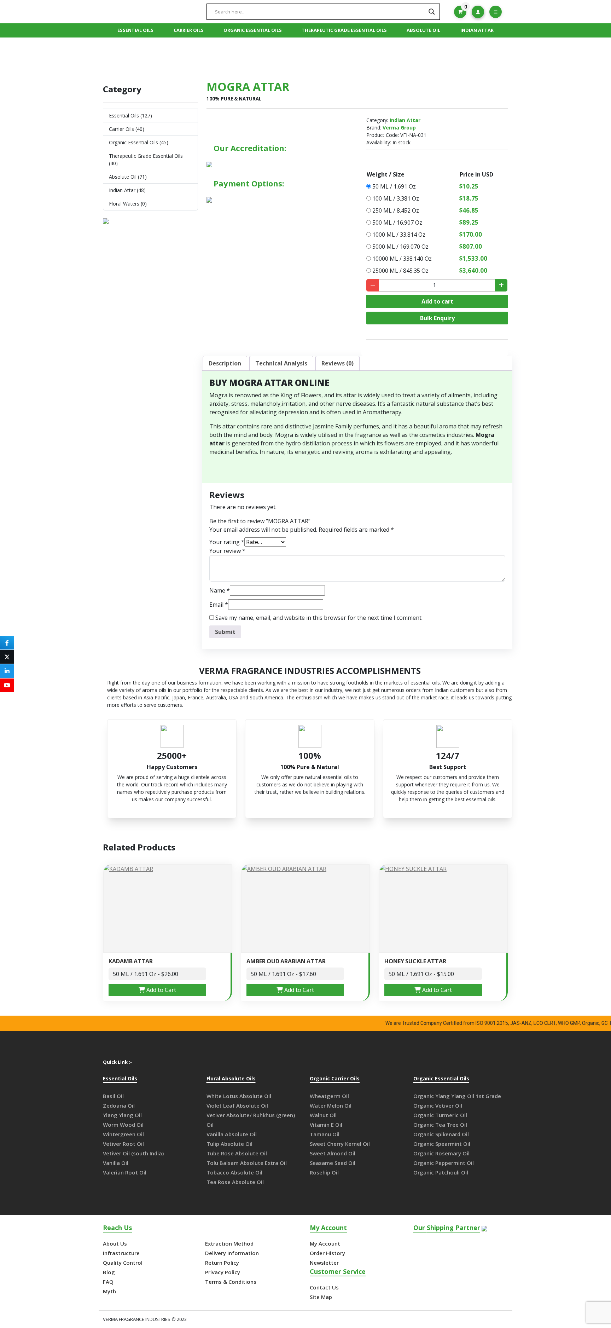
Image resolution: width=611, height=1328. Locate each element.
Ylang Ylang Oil (122, 1115)
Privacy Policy (222, 1272)
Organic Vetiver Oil (437, 1105)
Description (225, 363)
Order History (327, 1253)
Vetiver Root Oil (123, 1143)
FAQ (108, 1281)
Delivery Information (232, 1253)
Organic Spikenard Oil (441, 1134)
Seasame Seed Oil (332, 1162)
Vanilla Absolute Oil (231, 1134)
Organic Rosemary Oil (441, 1153)
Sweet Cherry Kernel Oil (340, 1143)
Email (218, 604)
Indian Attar (477, 30)
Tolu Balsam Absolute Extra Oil (246, 1162)
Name (219, 590)
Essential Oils (135, 30)
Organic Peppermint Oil (443, 1162)
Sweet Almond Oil (332, 1153)
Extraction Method (229, 1243)
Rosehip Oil (324, 1172)
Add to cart (437, 301)
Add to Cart (160, 990)
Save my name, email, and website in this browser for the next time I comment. (319, 618)
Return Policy (222, 1262)
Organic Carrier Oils (335, 1079)
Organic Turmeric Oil (440, 1115)
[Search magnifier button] (432, 12)
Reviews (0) (337, 363)
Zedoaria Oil (119, 1105)
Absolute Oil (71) (128, 176)
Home (264, 56)
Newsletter (324, 1262)
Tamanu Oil (324, 1134)
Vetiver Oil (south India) (133, 1153)
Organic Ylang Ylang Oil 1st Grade (457, 1095)
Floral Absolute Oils (231, 1079)
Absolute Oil (423, 30)
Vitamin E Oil (326, 1124)
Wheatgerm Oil (329, 1095)
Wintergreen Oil (123, 1134)
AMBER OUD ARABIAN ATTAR (286, 961)
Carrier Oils (189, 30)
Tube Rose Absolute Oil (236, 1153)
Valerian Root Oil (124, 1172)
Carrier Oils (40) (126, 129)
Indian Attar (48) (127, 190)
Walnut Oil (323, 1115)
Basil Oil (113, 1095)
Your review (227, 551)
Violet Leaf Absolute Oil (237, 1105)
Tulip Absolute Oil (229, 1143)
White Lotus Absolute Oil (238, 1095)
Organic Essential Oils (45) (138, 142)
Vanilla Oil (115, 1162)
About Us (115, 1243)
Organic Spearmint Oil (441, 1143)
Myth (109, 1291)
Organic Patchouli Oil (440, 1172)
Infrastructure (121, 1253)
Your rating (226, 542)
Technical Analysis (281, 363)
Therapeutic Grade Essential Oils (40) (146, 159)
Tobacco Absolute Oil (234, 1172)
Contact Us (324, 1287)
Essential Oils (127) (130, 115)
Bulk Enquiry (437, 318)
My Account (325, 1243)
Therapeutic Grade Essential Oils (344, 30)
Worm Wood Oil (123, 1124)
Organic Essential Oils (252, 30)
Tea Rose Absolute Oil (235, 1181)
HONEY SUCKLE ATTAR (415, 961)
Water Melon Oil (330, 1105)
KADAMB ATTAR (131, 961)
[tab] (225, 363)
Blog (109, 1272)
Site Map (321, 1296)
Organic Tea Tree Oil (440, 1124)
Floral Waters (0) (128, 203)
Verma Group (399, 127)
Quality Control (122, 1262)
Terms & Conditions (230, 1281)
